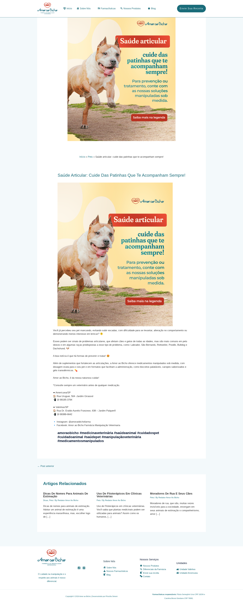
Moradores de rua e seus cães (171, 493)
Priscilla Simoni (112, 596)
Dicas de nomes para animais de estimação (65, 495)
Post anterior (45, 466)
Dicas (45, 500)
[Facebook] (79, 568)
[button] (191, 8)
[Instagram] (84, 568)
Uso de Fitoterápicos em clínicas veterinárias (119, 495)
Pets (51, 500)
